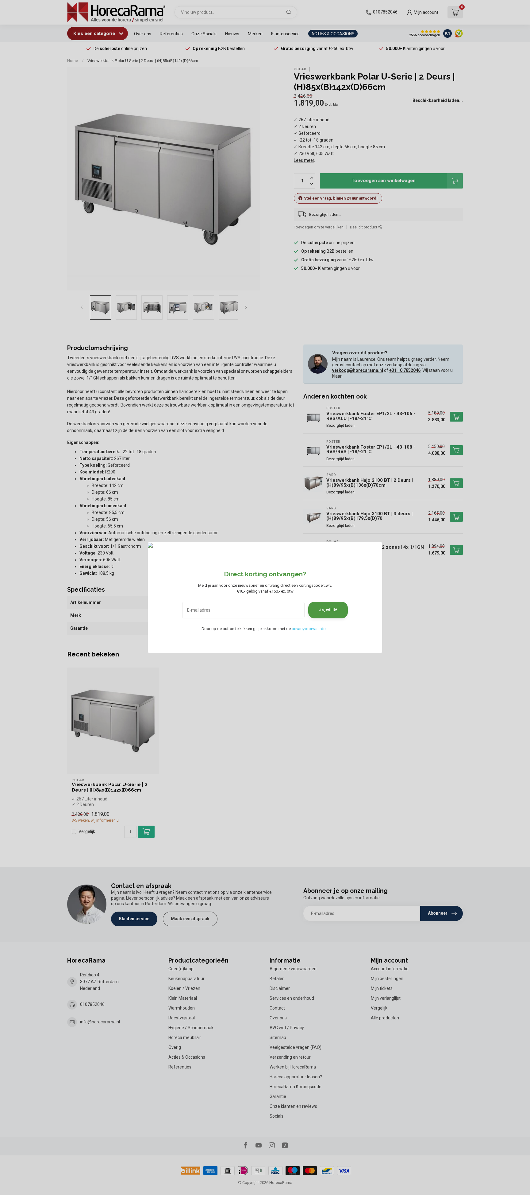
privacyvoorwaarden (310, 628)
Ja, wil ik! (328, 610)
